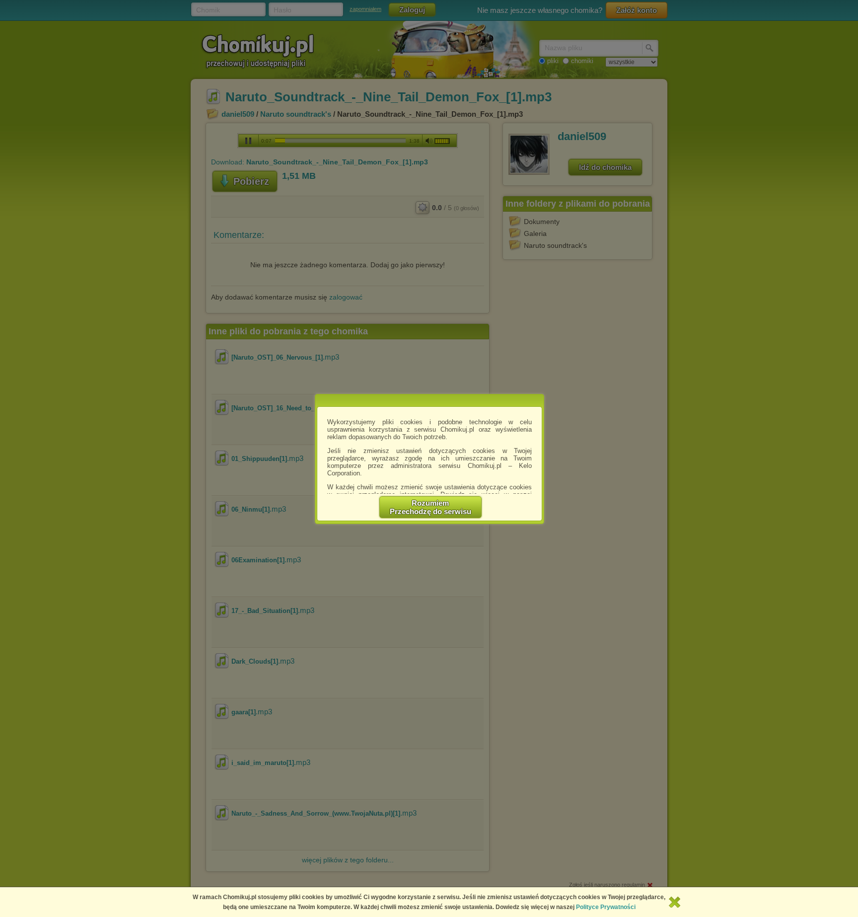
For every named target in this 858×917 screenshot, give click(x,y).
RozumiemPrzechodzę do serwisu (430, 507)
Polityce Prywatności (606, 907)
